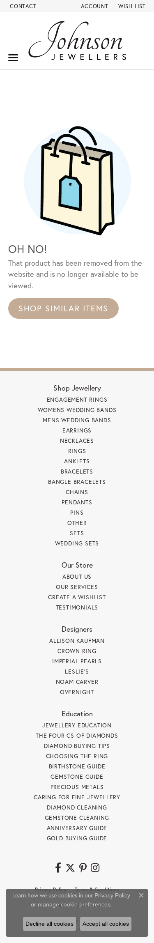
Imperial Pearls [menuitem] (77, 661)
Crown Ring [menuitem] (77, 651)
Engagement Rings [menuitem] (77, 399)
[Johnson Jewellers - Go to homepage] (77, 40)
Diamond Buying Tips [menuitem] (77, 746)
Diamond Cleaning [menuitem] (77, 807)
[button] (93, 6)
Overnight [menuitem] (77, 692)
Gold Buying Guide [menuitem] (77, 838)
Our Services (77, 587)
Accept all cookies (106, 923)
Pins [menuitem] (76, 512)
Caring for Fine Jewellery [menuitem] (77, 797)
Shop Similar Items (63, 308)
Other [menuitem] (77, 523)
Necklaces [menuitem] (77, 440)
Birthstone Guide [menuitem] (77, 766)
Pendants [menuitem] (77, 502)
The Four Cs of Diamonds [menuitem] (77, 735)
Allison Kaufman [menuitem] (77, 640)
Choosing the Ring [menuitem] (77, 756)
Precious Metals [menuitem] (77, 787)
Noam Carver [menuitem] (77, 681)
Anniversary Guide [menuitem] (77, 828)
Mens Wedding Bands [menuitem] (77, 420)
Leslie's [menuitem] (77, 671)
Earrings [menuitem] (77, 430)
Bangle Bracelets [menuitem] (77, 481)
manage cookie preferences (74, 904)
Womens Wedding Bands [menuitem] (77, 410)
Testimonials (77, 607)
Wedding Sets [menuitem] (77, 543)
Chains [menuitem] (77, 492)
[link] (22, 6)
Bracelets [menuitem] (77, 471)
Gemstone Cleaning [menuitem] (77, 817)
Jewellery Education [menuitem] (77, 725)
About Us (77, 576)
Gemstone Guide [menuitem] (77, 776)
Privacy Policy (112, 895)
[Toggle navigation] (13, 57)
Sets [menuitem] (77, 533)
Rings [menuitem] (77, 451)
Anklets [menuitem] (77, 461)
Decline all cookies (49, 923)
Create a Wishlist (77, 597)
